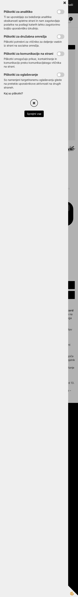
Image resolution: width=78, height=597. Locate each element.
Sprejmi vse (34, 113)
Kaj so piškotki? (13, 93)
